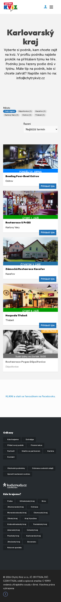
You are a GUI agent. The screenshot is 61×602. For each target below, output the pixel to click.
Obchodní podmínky (16, 468)
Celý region (10, 111)
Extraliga (30, 439)
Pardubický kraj (40, 524)
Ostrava (34, 507)
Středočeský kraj (27, 501)
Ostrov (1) (26, 115)
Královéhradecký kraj (16, 524)
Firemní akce (36, 445)
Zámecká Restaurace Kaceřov (25, 268)
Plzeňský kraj (13, 536)
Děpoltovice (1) (25, 111)
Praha (10, 501)
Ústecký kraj (32, 530)
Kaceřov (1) (41, 111)
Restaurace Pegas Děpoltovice (25, 361)
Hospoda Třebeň (16, 315)
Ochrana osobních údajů (42, 468)
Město (24, 111)
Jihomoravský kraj (15, 507)
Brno (44, 501)
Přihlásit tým (48, 186)
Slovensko (31, 542)
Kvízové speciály (14, 547)
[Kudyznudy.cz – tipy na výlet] (15, 485)
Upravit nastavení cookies (18, 474)
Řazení (27, 123)
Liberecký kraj (13, 530)
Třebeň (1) (40, 115)
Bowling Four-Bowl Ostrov (22, 176)
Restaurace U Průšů (18, 222)
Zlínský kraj (12, 518)
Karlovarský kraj (33, 536)
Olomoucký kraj (41, 512)
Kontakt (11, 457)
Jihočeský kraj (13, 542)
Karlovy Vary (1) (11, 115)
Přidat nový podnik (15, 445)
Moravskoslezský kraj (16, 512)
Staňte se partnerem (31, 451)
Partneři (11, 451)
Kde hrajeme (13, 439)
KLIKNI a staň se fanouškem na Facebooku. (31, 396)
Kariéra (50, 451)
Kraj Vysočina (31, 518)
